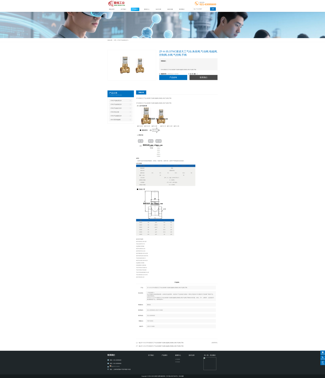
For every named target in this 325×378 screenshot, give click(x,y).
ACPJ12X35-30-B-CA (142, 260)
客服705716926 (115, 366)
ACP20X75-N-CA (140, 251)
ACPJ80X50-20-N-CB (142, 253)
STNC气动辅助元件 (116, 116)
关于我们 (123, 9)
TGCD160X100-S (140, 258)
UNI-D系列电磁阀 (115, 119)
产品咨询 (173, 77)
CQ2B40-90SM (140, 246)
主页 (115, 40)
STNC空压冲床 (115, 112)
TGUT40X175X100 (141, 270)
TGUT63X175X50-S (141, 267)
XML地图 (181, 376)
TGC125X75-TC (140, 244)
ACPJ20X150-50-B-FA (142, 255)
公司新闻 (177, 359)
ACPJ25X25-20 (140, 277)
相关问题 (170, 9)
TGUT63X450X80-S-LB (142, 272)
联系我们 (182, 9)
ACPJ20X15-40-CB (141, 241)
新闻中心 (146, 9)
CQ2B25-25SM (140, 263)
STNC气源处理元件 (116, 100)
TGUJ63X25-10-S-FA (142, 274)
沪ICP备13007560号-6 (172, 376)
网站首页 (111, 9)
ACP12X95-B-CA (140, 248)
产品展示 (135, 9)
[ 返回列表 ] (214, 342)
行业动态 (177, 362)
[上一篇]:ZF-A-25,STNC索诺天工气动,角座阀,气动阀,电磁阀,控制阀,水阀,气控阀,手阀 (160, 342)
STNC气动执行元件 (116, 108)
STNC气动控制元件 (122, 40)
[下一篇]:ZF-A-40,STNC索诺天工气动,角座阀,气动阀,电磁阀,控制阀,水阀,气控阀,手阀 (159, 346)
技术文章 (158, 9)
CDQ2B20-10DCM (141, 265)
